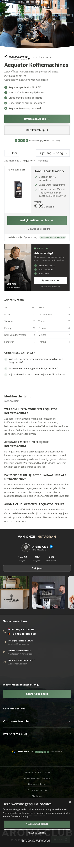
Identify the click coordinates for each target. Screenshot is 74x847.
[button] (37, 841)
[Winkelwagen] (68, 8)
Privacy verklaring (37, 790)
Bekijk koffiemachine (34, 220)
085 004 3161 (52, 280)
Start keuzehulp (35, 130)
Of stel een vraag (49, 286)
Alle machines (11, 160)
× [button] (70, 802)
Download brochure (39, 228)
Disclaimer (37, 796)
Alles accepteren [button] (37, 823)
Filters (14, 152)
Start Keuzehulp (37, 693)
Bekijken (37, 568)
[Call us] (60, 8)
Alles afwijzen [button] (37, 832)
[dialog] (37, 822)
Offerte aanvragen (35, 118)
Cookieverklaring (37, 784)
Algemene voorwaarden (37, 778)
